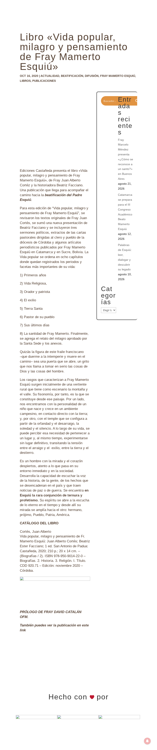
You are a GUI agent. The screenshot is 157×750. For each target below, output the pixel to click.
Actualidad (49, 75)
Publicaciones (44, 80)
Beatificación (72, 75)
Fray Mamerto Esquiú (117, 75)
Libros (25, 80)
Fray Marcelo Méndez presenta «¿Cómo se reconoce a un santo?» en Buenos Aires (125, 159)
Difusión (92, 75)
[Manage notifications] (147, 741)
